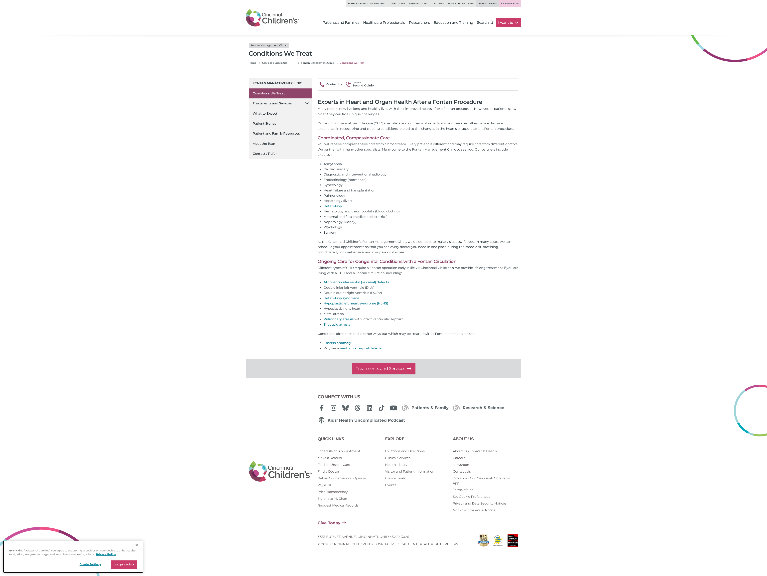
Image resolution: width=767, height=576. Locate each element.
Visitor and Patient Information (409, 471)
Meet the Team (264, 144)
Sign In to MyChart (333, 499)
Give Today (329, 522)
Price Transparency (333, 492)
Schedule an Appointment (366, 3)
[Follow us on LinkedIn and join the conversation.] (370, 408)
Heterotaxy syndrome (341, 298)
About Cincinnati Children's (475, 451)
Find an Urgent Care (334, 465)
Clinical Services (397, 458)
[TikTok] (381, 408)
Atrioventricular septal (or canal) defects (356, 282)
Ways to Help (487, 3)
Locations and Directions (405, 451)
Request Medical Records (338, 505)
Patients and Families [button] (341, 22)
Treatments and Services (272, 103)
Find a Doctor (328, 471)
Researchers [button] (419, 22)
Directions (397, 3)
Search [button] (483, 22)
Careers (459, 458)
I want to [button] (506, 22)
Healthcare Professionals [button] (384, 22)
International (419, 3)
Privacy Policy (106, 554)
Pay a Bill (325, 485)
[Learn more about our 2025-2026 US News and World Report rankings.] (483, 541)
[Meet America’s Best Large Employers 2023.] (513, 541)
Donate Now (510, 3)
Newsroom (461, 465)
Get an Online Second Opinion (342, 478)
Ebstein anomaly (337, 343)
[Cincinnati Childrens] (280, 471)
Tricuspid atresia (337, 324)
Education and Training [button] (453, 22)
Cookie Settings (90, 564)
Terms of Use (463, 490)
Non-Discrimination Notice (474, 510)
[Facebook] (322, 408)
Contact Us (462, 471)
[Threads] (358, 408)
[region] (73, 557)
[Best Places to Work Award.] (498, 541)
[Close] (136, 545)
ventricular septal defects (361, 348)
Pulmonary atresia (339, 319)
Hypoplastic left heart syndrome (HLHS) (356, 303)
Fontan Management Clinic (277, 83)
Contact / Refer (265, 154)
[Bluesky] (346, 408)
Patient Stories (264, 123)
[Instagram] (334, 408)
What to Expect (265, 113)
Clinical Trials (395, 478)
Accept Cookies (124, 564)
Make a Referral (330, 458)
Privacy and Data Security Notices (480, 503)
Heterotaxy (333, 206)
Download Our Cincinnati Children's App (481, 480)
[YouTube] (393, 408)
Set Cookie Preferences (471, 497)
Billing (439, 3)
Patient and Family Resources (276, 133)
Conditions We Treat (269, 93)
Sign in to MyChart (461, 3)
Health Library (396, 465)
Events (390, 485)
